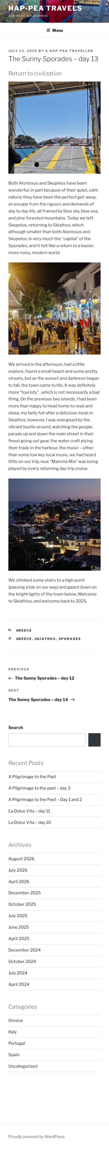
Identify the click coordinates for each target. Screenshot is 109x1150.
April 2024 (18, 984)
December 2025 (24, 892)
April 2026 (18, 881)
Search (15, 727)
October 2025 (22, 904)
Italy (12, 1031)
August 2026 (21, 858)
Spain (14, 1054)
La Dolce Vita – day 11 (29, 811)
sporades (70, 639)
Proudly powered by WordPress (36, 1136)
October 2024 (22, 961)
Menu (57, 30)
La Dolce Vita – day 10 (29, 822)
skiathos (45, 639)
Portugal (16, 1043)
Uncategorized (22, 1066)
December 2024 (24, 950)
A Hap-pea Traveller (69, 51)
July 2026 (17, 870)
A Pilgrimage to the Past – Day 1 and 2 (45, 799)
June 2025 (18, 927)
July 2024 (17, 973)
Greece (24, 630)
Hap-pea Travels (45, 8)
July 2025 (17, 915)
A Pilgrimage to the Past (32, 776)
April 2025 (18, 938)
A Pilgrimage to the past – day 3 (39, 788)
